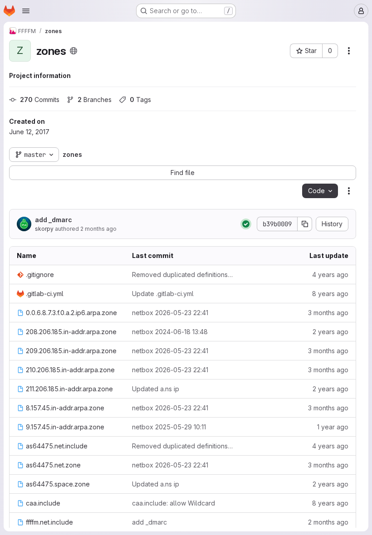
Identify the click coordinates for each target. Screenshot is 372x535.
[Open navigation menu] (26, 11)
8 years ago (330, 293)
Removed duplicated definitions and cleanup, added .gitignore (182, 274)
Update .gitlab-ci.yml (163, 293)
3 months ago (328, 312)
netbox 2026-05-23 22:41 (170, 312)
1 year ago (332, 427)
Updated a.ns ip (155, 389)
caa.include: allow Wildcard (173, 503)
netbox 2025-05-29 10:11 (169, 427)
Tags (140, 99)
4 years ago (330, 274)
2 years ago (330, 332)
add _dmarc (53, 220)
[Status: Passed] (245, 224)
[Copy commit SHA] (305, 224)
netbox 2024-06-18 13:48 (170, 332)
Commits (39, 99)
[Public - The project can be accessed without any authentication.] (73, 50)
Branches (95, 99)
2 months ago (98, 228)
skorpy (44, 228)
